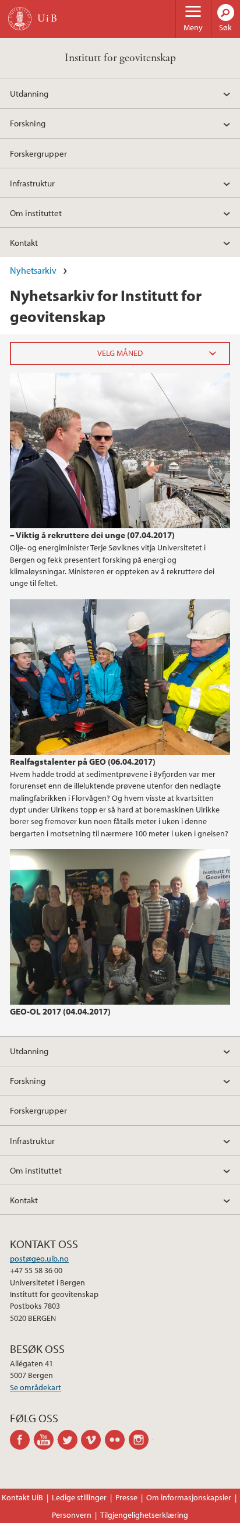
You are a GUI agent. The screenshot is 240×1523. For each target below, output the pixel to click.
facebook (22, 1440)
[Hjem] (19, 18)
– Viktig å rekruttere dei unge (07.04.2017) (92, 534)
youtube (46, 1440)
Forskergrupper (38, 153)
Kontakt (24, 242)
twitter (70, 1440)
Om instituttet (36, 212)
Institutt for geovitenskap (120, 58)
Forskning (27, 123)
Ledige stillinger (79, 1497)
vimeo (93, 1440)
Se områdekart (35, 1387)
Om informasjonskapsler (188, 1497)
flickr (117, 1440)
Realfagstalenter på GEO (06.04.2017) (83, 761)
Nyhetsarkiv (33, 270)
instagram (141, 1440)
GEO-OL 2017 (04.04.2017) (60, 1011)
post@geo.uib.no (39, 1258)
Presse (126, 1497)
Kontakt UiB (22, 1497)
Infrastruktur (32, 183)
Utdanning (29, 93)
